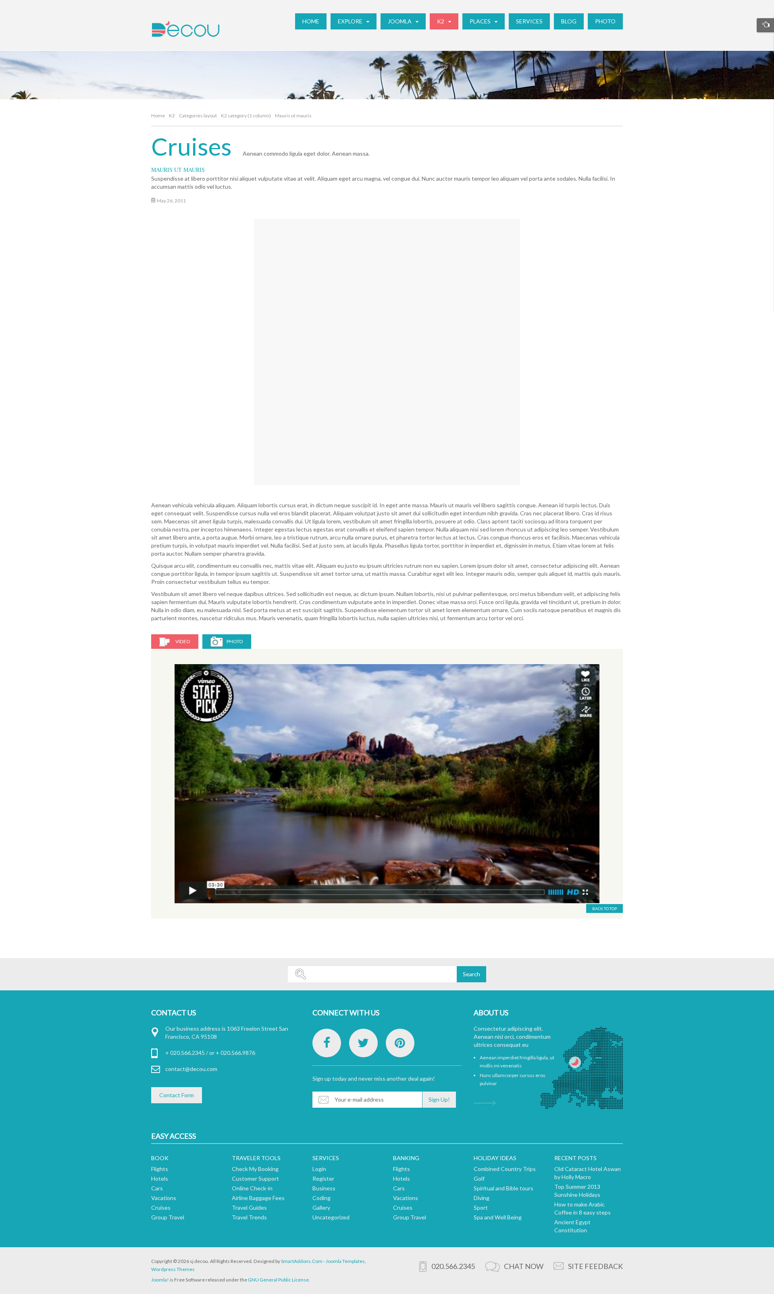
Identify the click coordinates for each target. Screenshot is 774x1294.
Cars (157, 1188)
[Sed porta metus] (387, 783)
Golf (479, 1178)
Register (323, 1178)
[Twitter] (363, 1043)
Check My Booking (255, 1168)
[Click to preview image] (388, 343)
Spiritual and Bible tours (503, 1188)
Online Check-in (252, 1188)
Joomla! (160, 1280)
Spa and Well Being (498, 1217)
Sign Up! (439, 1099)
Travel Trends (249, 1217)
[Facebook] (326, 1043)
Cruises (191, 146)
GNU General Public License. (279, 1280)
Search (471, 974)
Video (182, 641)
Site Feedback (595, 1266)
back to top (604, 908)
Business (323, 1188)
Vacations (163, 1197)
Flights (159, 1168)
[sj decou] (185, 29)
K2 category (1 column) (246, 116)
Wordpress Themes (173, 1269)
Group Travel (167, 1217)
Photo (235, 641)
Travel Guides (249, 1207)
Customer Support (255, 1178)
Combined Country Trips (505, 1168)
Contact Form (176, 1095)
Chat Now (523, 1266)
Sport (481, 1207)
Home (158, 116)
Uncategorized (331, 1217)
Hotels (159, 1178)
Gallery (321, 1207)
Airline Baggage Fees (258, 1197)
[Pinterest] (400, 1043)
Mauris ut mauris (178, 169)
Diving (481, 1197)
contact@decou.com (191, 1068)
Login (319, 1168)
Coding (321, 1197)
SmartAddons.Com (301, 1261)
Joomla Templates (345, 1261)
